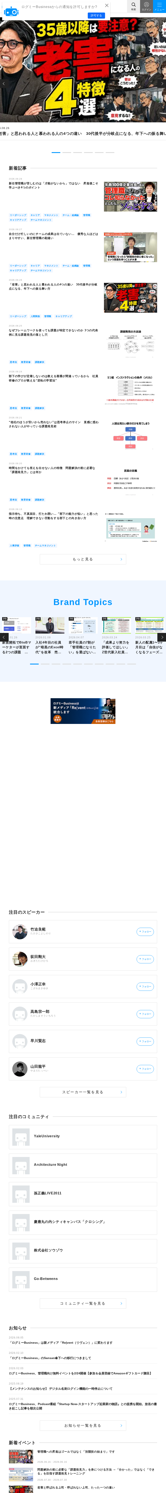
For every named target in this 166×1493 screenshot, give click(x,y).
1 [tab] (56, 152)
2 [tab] (66, 152)
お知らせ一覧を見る (83, 1425)
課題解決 (39, 362)
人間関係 (35, 316)
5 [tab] (99, 152)
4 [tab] (88, 152)
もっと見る (83, 559)
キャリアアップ (18, 220)
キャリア (35, 215)
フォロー (145, 931)
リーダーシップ (18, 215)
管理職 (86, 215)
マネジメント (51, 215)
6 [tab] (110, 152)
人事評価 (14, 545)
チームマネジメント (41, 220)
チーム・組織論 (71, 215)
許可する (96, 15)
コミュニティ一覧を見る (83, 1303)
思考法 (13, 362)
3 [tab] (77, 152)
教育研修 (25, 362)
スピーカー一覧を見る (83, 1092)
